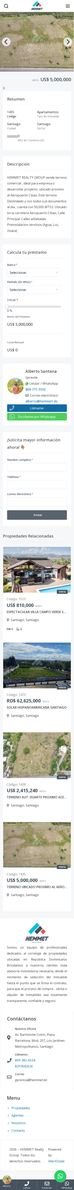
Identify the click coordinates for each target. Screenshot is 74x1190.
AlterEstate (56, 1161)
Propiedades (20, 1108)
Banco (12, 265)
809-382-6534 (25, 1060)
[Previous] (6, 41)
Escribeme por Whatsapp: (37, 417)
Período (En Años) (19, 282)
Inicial (12, 300)
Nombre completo (20, 460)
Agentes (17, 1115)
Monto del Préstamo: (19, 316)
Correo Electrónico (20, 494)
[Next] (67, 41)
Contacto (18, 1130)
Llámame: (37, 408)
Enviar (38, 515)
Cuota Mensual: (15, 342)
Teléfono (14, 477)
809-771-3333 (35, 389)
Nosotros (18, 1123)
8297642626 (24, 1066)
